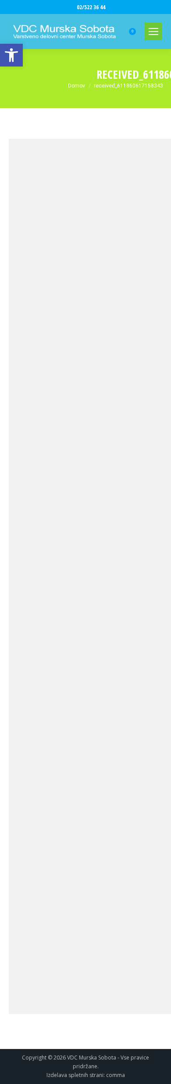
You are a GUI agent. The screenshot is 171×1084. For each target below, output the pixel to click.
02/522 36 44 (91, 7)
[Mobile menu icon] (153, 31)
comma (115, 1075)
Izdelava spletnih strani (74, 1075)
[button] (11, 55)
